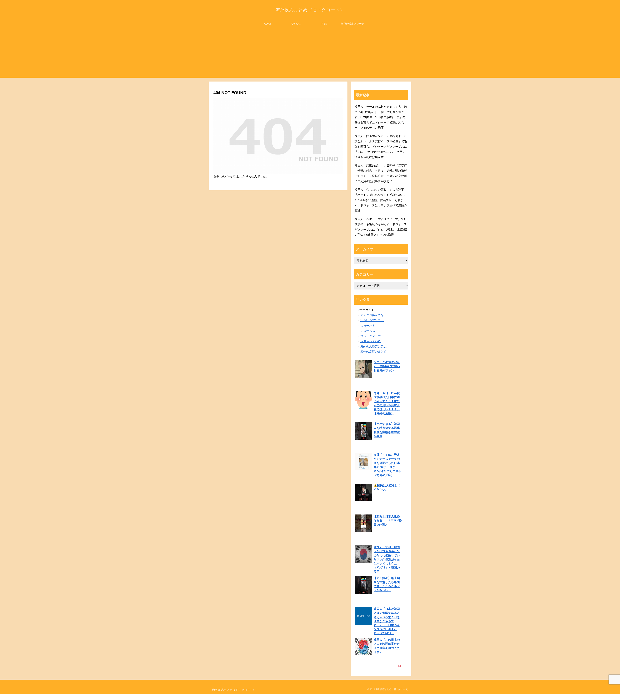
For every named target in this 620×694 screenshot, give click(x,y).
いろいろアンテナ (372, 320)
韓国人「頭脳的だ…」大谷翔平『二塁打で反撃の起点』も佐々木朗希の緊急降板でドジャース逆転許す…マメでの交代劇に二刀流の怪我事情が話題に (381, 173)
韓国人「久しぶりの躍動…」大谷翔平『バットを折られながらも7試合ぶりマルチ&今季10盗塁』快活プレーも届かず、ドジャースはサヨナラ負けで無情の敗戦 (381, 200)
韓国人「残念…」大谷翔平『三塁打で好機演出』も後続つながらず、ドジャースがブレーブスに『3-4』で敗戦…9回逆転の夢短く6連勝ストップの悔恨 (381, 226)
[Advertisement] (310, 55)
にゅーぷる (367, 325)
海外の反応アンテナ (373, 346)
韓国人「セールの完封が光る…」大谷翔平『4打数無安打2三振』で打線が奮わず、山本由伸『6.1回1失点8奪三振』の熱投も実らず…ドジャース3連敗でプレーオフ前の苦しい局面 (381, 117)
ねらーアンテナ (370, 336)
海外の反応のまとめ (373, 351)
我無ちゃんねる (370, 341)
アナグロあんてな (372, 315)
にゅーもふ (367, 330)
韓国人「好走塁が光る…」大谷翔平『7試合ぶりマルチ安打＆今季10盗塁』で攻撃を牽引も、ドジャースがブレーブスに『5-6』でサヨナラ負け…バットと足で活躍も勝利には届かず (381, 146)
